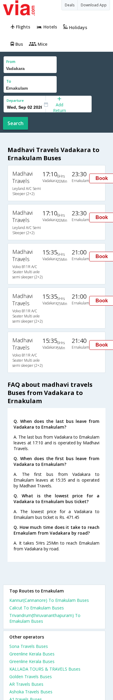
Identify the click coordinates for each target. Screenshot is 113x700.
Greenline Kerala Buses (32, 654)
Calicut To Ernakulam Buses (36, 608)
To (8, 81)
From (10, 61)
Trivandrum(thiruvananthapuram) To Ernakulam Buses (44, 618)
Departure (15, 100)
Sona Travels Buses (28, 646)
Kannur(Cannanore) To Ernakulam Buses (49, 600)
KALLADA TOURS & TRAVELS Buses (44, 669)
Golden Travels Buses (30, 676)
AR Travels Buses (26, 684)
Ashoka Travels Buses (30, 692)
